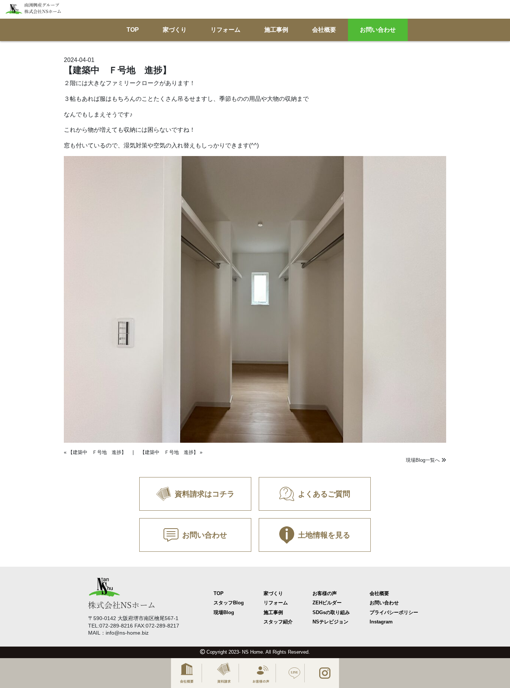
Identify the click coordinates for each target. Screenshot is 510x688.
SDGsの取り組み (331, 612)
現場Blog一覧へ (423, 460)
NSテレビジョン (330, 622)
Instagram (381, 622)
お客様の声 (324, 593)
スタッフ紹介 (278, 622)
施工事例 (276, 30)
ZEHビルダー (327, 602)
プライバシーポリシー (394, 612)
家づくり (175, 30)
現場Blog (224, 612)
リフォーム (225, 30)
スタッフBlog (229, 602)
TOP (133, 30)
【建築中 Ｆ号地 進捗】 (97, 452)
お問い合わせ (378, 30)
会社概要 (324, 30)
